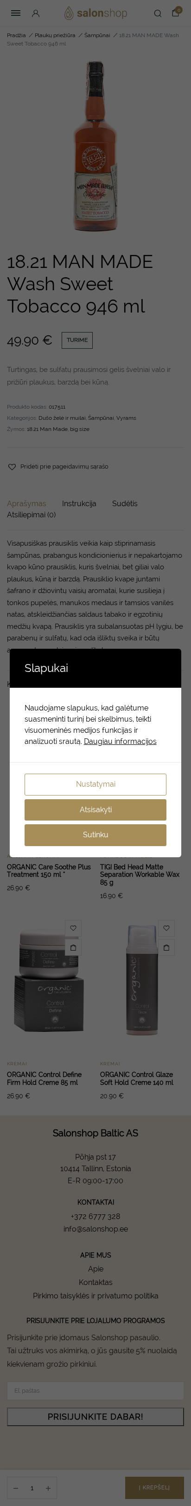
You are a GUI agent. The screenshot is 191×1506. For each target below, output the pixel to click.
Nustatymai (95, 784)
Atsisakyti (96, 809)
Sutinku (95, 834)
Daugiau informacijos (120, 741)
